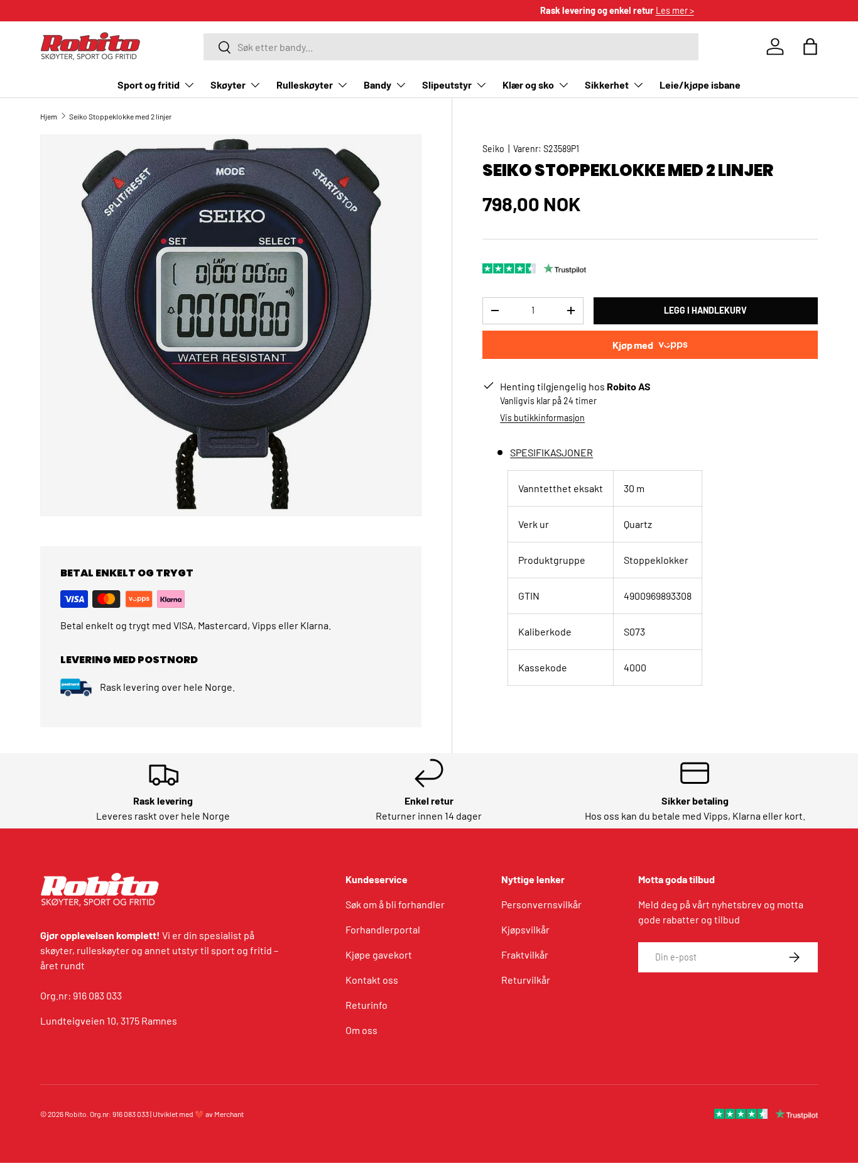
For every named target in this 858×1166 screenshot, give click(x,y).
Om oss (361, 1030)
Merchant (229, 1113)
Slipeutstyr (447, 85)
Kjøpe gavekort (378, 954)
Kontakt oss (371, 980)
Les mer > (487, 10)
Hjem (48, 116)
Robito (76, 1113)
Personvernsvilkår (541, 904)
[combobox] (451, 46)
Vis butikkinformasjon (542, 417)
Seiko (493, 148)
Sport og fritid (148, 85)
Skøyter (228, 85)
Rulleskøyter (304, 85)
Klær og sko (528, 85)
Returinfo (366, 1005)
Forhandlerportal (382, 929)
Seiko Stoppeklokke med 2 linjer (120, 116)
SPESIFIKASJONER (551, 452)
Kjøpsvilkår (525, 929)
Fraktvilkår (524, 954)
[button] (810, 46)
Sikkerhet (607, 85)
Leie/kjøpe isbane (700, 85)
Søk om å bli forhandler (395, 904)
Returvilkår (525, 980)
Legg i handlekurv (705, 310)
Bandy (377, 85)
